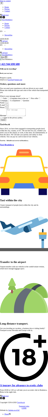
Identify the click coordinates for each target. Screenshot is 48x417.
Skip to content (5, 1)
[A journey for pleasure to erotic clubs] (24, 381)
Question (26, 101)
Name (2, 103)
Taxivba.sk (21, 402)
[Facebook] (1, 399)
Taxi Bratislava (7, 145)
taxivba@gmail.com (15, 80)
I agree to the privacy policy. (13, 118)
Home (6, 23)
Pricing (6, 25)
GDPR (24, 408)
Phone (2, 107)
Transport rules (24, 406)
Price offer (34, 98)
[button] (24, 31)
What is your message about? (10, 96)
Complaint (3, 101)
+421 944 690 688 (10, 64)
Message (3, 115)
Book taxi (5, 396)
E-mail (2, 105)
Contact (7, 27)
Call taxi (5, 41)
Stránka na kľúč (14, 410)
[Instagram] (4, 399)
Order (5, 98)
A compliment (15, 101)
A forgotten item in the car (19, 98)
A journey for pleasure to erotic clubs (21, 385)
